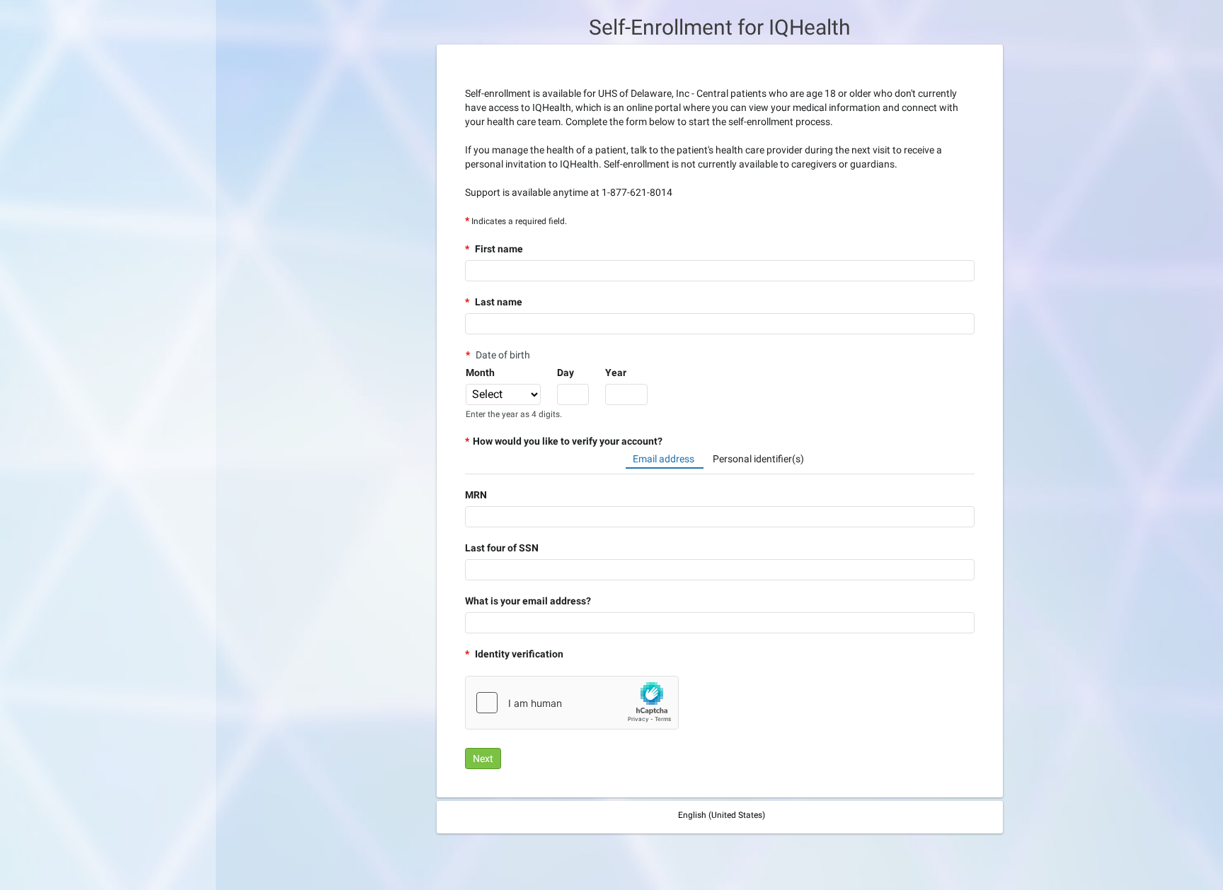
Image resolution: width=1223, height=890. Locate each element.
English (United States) (721, 815)
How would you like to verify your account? (567, 441)
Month (480, 372)
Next (483, 758)
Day (565, 372)
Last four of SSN (502, 548)
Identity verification (518, 654)
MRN (476, 494)
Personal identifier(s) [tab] (758, 458)
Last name (497, 302)
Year (615, 372)
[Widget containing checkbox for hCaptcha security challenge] (572, 703)
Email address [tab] (664, 458)
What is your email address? (528, 601)
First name (498, 248)
